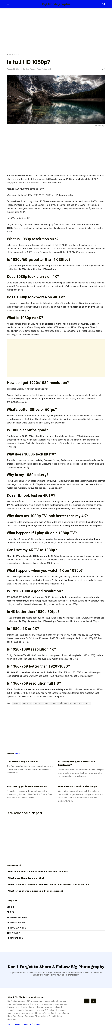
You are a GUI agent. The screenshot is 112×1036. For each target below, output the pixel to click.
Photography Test (17, 923)
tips (88, 703)
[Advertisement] (56, 31)
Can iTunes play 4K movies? (23, 761)
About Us (37, 1024)
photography (65, 703)
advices (16, 703)
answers (27, 703)
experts (37, 703)
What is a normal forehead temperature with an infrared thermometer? (48, 884)
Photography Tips (16, 928)
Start (9, 1024)
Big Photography (56, 4)
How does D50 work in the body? (77, 786)
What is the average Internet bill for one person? (35, 891)
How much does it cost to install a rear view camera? (38, 871)
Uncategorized (15, 938)
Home (9, 55)
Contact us (27, 1024)
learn (55, 703)
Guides (16, 55)
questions (78, 703)
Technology (13, 933)
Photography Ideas (17, 917)
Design (10, 907)
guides (47, 703)
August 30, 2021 (13, 69)
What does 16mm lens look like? (26, 878)
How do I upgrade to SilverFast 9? (27, 786)
